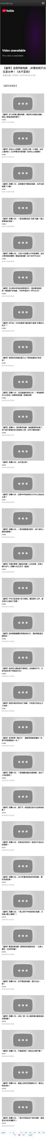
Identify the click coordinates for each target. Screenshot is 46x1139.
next (30, 1134)
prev (3, 1132)
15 (39, 1132)
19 (23, 1134)
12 (26, 1132)
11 (21, 1132)
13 (30, 1132)
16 (43, 1132)
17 (15, 1134)
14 (35, 1132)
